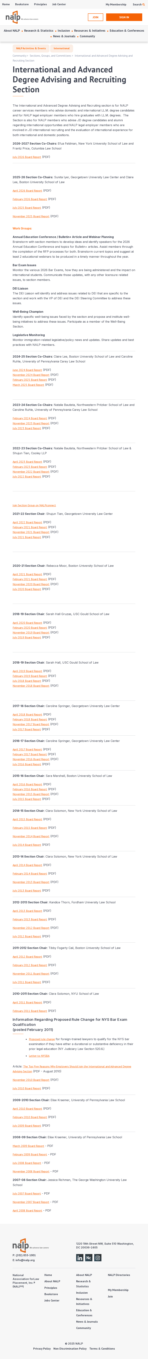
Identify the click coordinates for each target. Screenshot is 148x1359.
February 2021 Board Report (30, 527)
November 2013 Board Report (31, 882)
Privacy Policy (42, 1348)
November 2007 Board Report (31, 1202)
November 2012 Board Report (31, 928)
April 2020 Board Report (27, 622)
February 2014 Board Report (30, 873)
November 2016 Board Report (31, 759)
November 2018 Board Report (31, 685)
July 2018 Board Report (27, 681)
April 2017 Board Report (27, 749)
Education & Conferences (127, 31)
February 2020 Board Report (30, 627)
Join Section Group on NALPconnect (34, 505)
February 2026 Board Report (30, 199)
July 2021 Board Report (27, 537)
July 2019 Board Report (27, 637)
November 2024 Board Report (31, 375)
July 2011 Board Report (27, 982)
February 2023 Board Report (30, 467)
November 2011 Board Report (31, 973)
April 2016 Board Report (27, 784)
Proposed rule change (42, 1039)
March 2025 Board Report (28, 385)
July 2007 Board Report (27, 1193)
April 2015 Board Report (27, 819)
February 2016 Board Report (30, 789)
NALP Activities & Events (31, 48)
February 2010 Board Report (30, 1117)
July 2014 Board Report (27, 845)
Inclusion (64, 31)
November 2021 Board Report (31, 532)
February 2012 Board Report (30, 965)
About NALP (12, 31)
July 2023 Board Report (27, 428)
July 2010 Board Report (27, 1088)
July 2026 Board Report (27, 157)
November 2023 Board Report (31, 423)
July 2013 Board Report (27, 890)
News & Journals (64, 36)
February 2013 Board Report (30, 919)
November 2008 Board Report (31, 1171)
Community (87, 36)
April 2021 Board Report (27, 574)
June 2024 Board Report (27, 370)
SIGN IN (124, 17)
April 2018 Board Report (27, 714)
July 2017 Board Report (27, 729)
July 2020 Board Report (27, 589)
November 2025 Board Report (31, 216)
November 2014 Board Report (31, 836)
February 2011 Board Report (30, 1011)
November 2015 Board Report (31, 794)
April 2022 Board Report (27, 522)
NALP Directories (119, 1275)
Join (110, 1296)
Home (6, 4)
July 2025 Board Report (27, 207)
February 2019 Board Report (30, 676)
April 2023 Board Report (27, 461)
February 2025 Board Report (30, 379)
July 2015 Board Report (27, 799)
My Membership (116, 4)
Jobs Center (51, 1300)
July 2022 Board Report (27, 476)
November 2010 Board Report (31, 1080)
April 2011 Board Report (27, 1002)
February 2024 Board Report (30, 418)
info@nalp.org (25, 1260)
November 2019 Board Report (31, 632)
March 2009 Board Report (28, 1146)
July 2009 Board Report (27, 1125)
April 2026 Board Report (27, 190)
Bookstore (22, 4)
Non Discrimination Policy (70, 1348)
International (61, 48)
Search (137, 4)
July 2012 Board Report (27, 936)
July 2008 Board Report (27, 1163)
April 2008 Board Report (27, 1210)
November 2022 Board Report (31, 471)
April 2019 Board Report (27, 671)
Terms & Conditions (102, 1348)
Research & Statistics (38, 31)
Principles (40, 4)
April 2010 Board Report (27, 1108)
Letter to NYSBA (39, 1056)
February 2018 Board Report (30, 719)
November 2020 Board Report (31, 584)
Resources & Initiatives (89, 31)
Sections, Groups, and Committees (50, 55)
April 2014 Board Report (27, 865)
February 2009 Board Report (30, 1154)
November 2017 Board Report (31, 724)
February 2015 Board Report (30, 828)
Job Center (59, 4)
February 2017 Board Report (30, 754)
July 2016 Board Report (27, 764)
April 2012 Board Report (27, 956)
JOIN (95, 17)
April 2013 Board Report (27, 911)
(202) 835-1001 (26, 1255)
